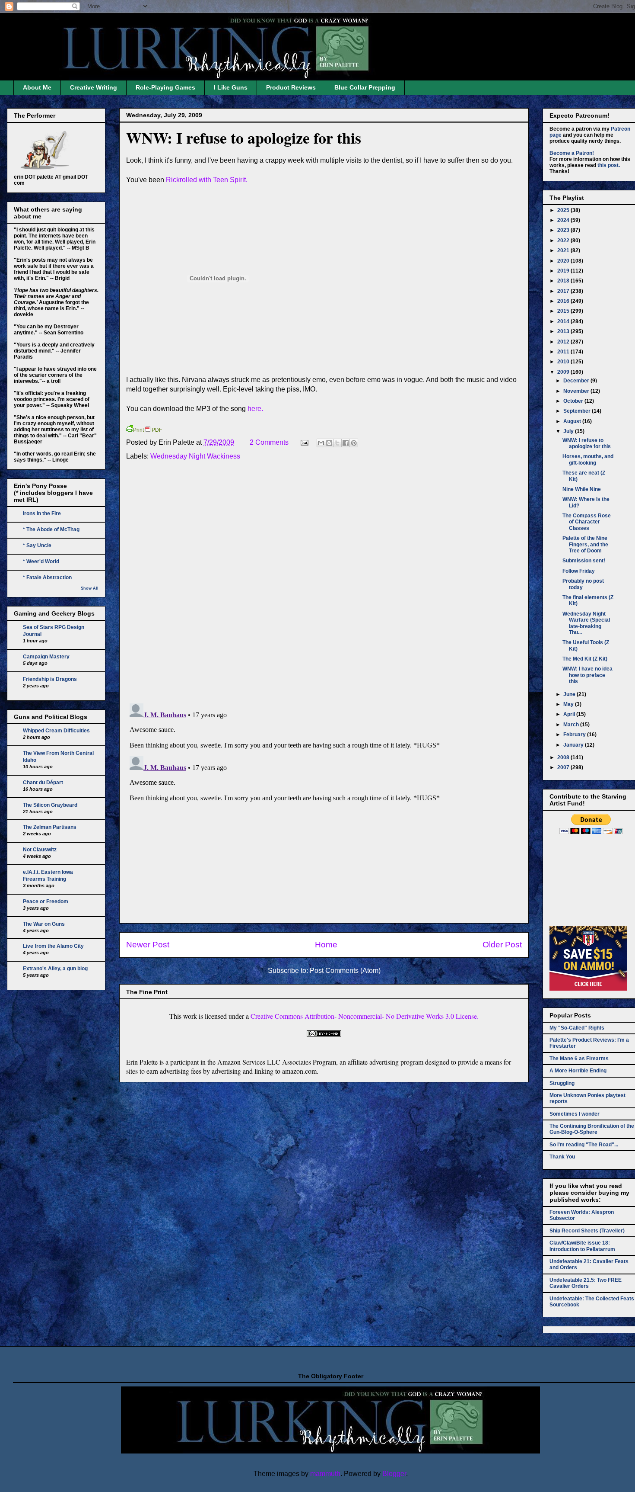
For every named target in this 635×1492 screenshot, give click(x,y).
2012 (564, 342)
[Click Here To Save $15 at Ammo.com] (588, 989)
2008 (564, 757)
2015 (564, 311)
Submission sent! (583, 561)
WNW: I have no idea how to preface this (587, 675)
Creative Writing (93, 87)
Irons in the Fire (42, 513)
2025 (564, 210)
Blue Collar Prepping (364, 87)
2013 (564, 331)
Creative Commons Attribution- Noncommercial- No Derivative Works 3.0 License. (365, 1015)
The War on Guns (44, 924)
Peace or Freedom (45, 901)
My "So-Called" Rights (576, 1028)
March (571, 725)
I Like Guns (231, 87)
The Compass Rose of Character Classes (586, 522)
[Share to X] (337, 443)
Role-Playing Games (165, 87)
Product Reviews (291, 87)
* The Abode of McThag (51, 529)
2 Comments (269, 442)
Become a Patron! (571, 153)
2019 (564, 271)
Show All (89, 588)
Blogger (394, 1473)
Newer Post (147, 944)
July (569, 431)
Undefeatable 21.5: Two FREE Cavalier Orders (585, 1283)
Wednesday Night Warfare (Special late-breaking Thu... (586, 623)
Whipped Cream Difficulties (56, 731)
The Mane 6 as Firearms (579, 1059)
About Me (37, 87)
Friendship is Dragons (50, 679)
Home (326, 944)
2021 (564, 250)
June (570, 694)
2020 (564, 261)
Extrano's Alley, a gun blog (55, 969)
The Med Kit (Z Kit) (584, 659)
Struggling (562, 1083)
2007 (564, 767)
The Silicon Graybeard (50, 805)
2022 (564, 240)
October (573, 401)
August (572, 421)
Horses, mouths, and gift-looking (587, 459)
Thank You (562, 1157)
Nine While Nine (581, 489)
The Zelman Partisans (49, 827)
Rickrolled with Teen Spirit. (207, 179)
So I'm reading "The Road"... (583, 1145)
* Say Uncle (37, 545)
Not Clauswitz (40, 850)
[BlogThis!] (329, 443)
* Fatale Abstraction (47, 577)
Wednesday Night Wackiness (195, 456)
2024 (564, 220)
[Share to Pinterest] (353, 443)
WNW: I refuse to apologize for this (243, 137)
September (577, 411)
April (569, 714)
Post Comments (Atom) (345, 970)
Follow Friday (578, 571)
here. (255, 408)
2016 (564, 301)
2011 (564, 352)
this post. (608, 165)
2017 (564, 291)
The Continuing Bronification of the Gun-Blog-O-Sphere (591, 1129)
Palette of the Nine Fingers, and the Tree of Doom (585, 544)
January (574, 745)
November (577, 391)
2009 (564, 372)
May (569, 704)
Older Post (502, 944)
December (577, 381)
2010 (564, 362)
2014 (564, 321)
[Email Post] (303, 442)
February (575, 735)
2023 (564, 230)
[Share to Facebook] (345, 443)
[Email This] (321, 443)
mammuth (325, 1473)
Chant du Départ (43, 783)
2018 (564, 281)
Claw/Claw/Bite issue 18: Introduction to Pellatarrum (582, 1246)
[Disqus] (324, 583)
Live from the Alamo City (53, 946)
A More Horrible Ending (577, 1071)
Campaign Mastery (46, 657)
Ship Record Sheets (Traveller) (587, 1231)
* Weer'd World (41, 561)
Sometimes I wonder (574, 1114)
